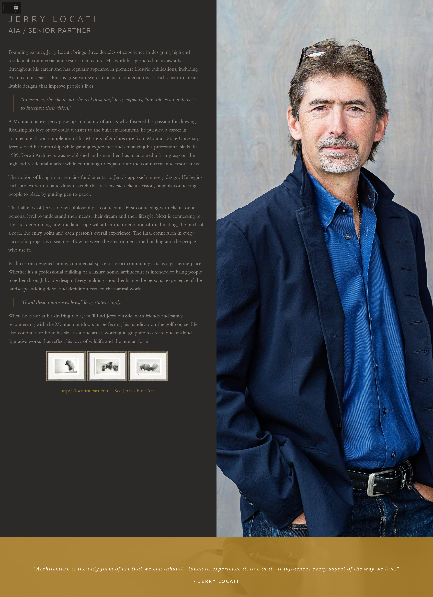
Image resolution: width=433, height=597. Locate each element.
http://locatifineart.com (85, 390)
